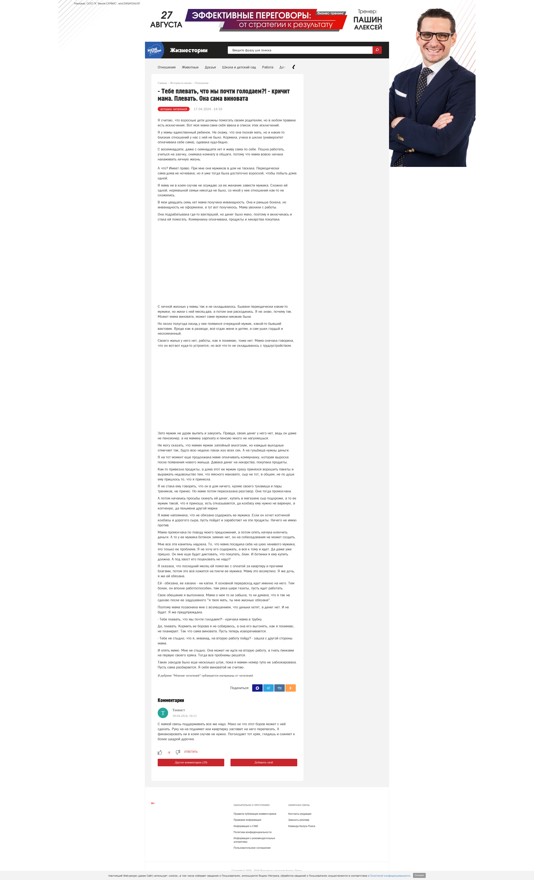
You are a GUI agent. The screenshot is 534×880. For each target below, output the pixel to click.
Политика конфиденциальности (253, 832)
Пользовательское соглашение (252, 847)
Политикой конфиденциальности (390, 875)
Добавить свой (263, 762)
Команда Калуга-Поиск (301, 826)
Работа (267, 67)
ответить (191, 751)
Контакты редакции (299, 813)
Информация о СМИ (246, 826)
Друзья (210, 67)
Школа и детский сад (239, 67)
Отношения (167, 67)
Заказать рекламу (298, 819)
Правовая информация (247, 819)
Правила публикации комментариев (255, 813)
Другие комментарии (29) (191, 762)
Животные (190, 67)
